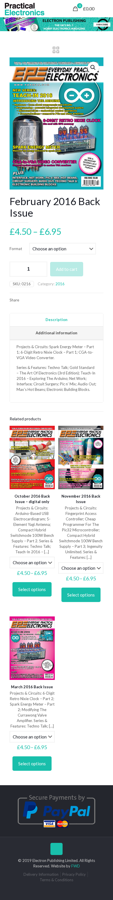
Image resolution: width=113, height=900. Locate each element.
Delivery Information (41, 874)
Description (56, 319)
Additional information (56, 333)
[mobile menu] (105, 9)
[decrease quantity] (16, 269)
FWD (75, 866)
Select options (32, 589)
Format (16, 248)
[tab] (56, 320)
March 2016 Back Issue (32, 687)
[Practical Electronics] (24, 8)
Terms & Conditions (56, 879)
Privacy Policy (74, 874)
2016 (60, 284)
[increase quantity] (41, 269)
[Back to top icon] (56, 849)
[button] (93, 67)
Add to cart (66, 269)
